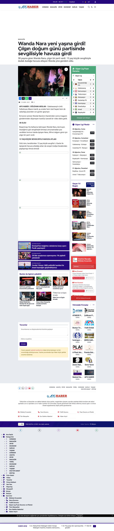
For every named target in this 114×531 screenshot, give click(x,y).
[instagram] (58, 430)
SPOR (60, 7)
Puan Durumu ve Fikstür (87, 412)
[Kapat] (113, 515)
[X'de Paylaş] (23, 98)
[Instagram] (26, 388)
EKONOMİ (67, 7)
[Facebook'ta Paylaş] (20, 98)
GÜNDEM (45, 7)
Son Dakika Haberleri (46, 416)
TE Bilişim (93, 424)
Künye (8, 491)
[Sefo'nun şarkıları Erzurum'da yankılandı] (27, 281)
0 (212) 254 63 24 (79, 290)
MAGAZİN (53, 7)
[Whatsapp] (32, 388)
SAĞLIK (74, 7)
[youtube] (77, 430)
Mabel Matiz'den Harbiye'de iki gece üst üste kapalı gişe (27, 303)
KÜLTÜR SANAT (85, 389)
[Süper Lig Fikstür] (93, 124)
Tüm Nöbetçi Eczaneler (84, 298)
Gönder (23, 344)
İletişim (8, 493)
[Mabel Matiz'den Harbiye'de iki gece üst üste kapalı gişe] (27, 296)
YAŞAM (81, 7)
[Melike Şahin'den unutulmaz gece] (60, 281)
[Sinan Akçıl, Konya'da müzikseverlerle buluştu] (43, 296)
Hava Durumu (44, 412)
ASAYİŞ (58, 387)
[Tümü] (93, 305)
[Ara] (89, 7)
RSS (21, 424)
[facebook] (20, 430)
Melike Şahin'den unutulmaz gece (58, 287)
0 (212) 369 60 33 (79, 278)
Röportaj (9, 487)
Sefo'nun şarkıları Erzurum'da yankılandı (27, 287)
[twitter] (39, 430)
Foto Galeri (10, 475)
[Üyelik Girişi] (94, 2)
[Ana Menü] (95, 7)
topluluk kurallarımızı (36, 350)
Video (8, 478)
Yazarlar (9, 480)
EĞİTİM (94, 389)
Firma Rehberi (11, 482)
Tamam (79, 516)
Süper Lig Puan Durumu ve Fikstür (21, 505)
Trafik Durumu (64, 412)
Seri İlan (9, 484)
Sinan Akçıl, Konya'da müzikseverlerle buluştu (43, 303)
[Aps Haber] (28, 7)
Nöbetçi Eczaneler (25, 412)
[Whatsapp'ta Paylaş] (26, 98)
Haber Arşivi (63, 416)
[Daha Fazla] (30, 98)
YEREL (75, 387)
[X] (22, 388)
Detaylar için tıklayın (83, 118)
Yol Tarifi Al (90, 278)
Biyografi (9, 489)
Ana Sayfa (9, 434)
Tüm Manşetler (24, 416)
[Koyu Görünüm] (92, 7)
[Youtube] (29, 388)
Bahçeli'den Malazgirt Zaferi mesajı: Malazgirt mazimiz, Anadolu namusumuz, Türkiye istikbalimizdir (46, 528)
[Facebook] (19, 388)
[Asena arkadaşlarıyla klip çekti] (43, 281)
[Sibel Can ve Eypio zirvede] (60, 294)
